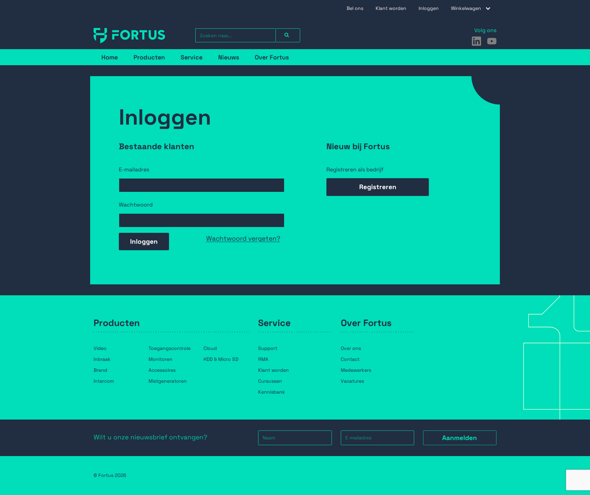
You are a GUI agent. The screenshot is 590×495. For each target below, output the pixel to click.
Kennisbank (271, 392)
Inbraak (102, 359)
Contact (350, 359)
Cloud (210, 348)
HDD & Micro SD (220, 359)
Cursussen (270, 381)
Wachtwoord (136, 204)
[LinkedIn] (476, 41)
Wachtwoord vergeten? (243, 238)
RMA (263, 359)
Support (267, 348)
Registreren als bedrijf (354, 169)
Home (109, 57)
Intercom (104, 381)
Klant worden (391, 8)
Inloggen (429, 8)
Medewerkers (356, 370)
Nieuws (228, 57)
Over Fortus (272, 57)
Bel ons (355, 8)
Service (191, 57)
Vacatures (352, 381)
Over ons (351, 348)
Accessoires (162, 370)
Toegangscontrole (170, 348)
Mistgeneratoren (168, 381)
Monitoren (160, 359)
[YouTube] (491, 41)
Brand (100, 370)
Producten (149, 57)
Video (100, 348)
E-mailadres (134, 169)
